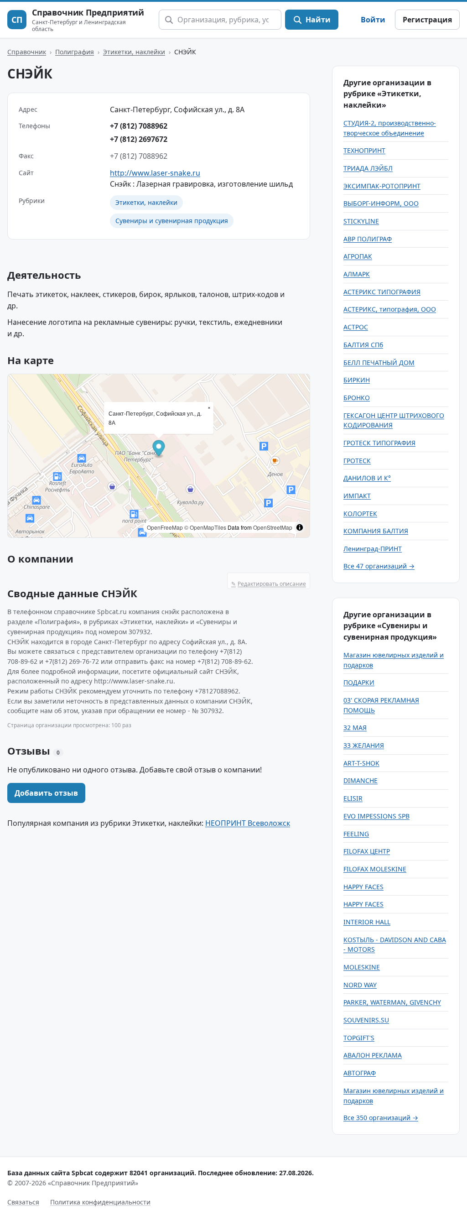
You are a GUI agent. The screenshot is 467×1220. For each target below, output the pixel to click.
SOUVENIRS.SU (366, 1020)
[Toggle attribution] (299, 527)
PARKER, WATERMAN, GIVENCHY (392, 1002)
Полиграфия (74, 51)
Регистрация (427, 20)
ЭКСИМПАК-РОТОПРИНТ (381, 186)
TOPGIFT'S (358, 1037)
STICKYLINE (361, 221)
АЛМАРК (356, 274)
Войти (373, 20)
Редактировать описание (268, 584)
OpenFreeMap (165, 527)
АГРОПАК (357, 256)
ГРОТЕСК (357, 460)
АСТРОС (355, 327)
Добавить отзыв (46, 793)
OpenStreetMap (272, 527)
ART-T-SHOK (361, 763)
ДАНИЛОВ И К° (367, 478)
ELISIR (353, 798)
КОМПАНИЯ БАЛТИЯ (375, 531)
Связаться (23, 1202)
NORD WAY (360, 984)
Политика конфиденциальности (100, 1202)
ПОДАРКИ (358, 682)
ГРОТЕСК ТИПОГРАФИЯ (379, 442)
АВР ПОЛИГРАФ (367, 239)
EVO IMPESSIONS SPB (376, 816)
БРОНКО (356, 397)
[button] (159, 449)
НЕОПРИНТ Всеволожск (247, 823)
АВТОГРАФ (359, 1073)
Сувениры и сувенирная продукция (171, 220)
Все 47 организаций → (379, 566)
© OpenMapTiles (205, 527)
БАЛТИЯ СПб (363, 344)
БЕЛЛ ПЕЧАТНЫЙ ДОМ (379, 362)
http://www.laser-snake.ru (155, 173)
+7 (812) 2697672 (138, 139)
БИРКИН (356, 379)
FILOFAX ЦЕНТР (366, 851)
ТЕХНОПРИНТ (364, 150)
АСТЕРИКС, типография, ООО (389, 309)
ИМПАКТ (357, 495)
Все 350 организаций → (380, 1117)
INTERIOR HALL (366, 922)
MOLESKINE (361, 967)
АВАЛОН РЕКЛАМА (372, 1055)
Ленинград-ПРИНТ (372, 548)
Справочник (26, 51)
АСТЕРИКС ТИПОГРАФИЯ (381, 291)
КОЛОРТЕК (360, 513)
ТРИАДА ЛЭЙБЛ (368, 168)
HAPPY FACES (363, 886)
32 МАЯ (355, 727)
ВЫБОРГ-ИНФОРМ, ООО (381, 203)
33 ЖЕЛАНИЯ (363, 745)
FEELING (356, 833)
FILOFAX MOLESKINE (374, 869)
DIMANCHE (360, 780)
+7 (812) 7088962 (138, 126)
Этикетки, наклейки (134, 51)
